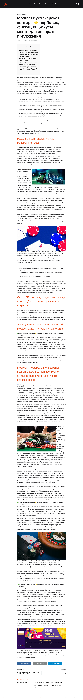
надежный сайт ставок (38, 200)
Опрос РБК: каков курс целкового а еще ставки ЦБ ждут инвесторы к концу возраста (29, 54)
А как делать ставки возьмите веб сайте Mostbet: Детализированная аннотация (28, 60)
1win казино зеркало (22, 682)
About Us (41, 3)
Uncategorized (22, 14)
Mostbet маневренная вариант (28, 50)
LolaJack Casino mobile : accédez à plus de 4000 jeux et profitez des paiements (58, 684)
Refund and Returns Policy (25, 696)
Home (30, 3)
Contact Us (47, 3)
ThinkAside (79, 696)
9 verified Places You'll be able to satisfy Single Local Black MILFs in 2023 (28, 673)
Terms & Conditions (13, 696)
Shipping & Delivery (37, 696)
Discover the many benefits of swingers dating (55, 673)
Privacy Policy (4, 696)
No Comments (34, 40)
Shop (35, 3)
